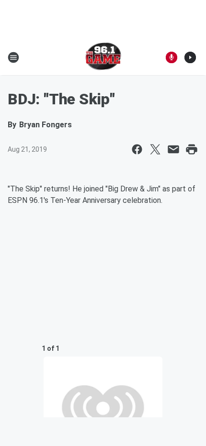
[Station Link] (103, 57)
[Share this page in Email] (173, 149)
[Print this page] (191, 149)
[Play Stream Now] (190, 57)
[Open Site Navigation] (13, 57)
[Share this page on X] (155, 149)
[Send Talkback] (171, 57)
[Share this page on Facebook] (137, 149)
